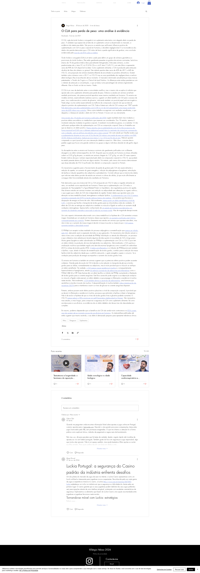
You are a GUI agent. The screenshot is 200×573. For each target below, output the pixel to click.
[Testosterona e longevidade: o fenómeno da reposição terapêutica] (66, 363)
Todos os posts (55, 11)
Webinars (83, 11)
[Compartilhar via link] (78, 333)
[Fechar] (197, 569)
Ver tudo (146, 351)
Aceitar (191, 569)
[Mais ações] (137, 25)
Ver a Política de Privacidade (28, 570)
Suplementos (83, 320)
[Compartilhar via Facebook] (62, 333)
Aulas (65, 11)
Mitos (64, 320)
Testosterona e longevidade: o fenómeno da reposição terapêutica (66, 376)
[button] (149, 2)
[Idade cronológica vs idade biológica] (100, 363)
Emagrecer (73, 320)
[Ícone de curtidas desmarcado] (67, 452)
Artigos (73, 11)
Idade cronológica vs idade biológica (99, 376)
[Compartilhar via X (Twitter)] (68, 333)
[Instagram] (89, 561)
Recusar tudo (179, 569)
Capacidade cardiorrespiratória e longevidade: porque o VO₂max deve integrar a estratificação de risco (131, 376)
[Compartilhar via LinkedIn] (73, 333)
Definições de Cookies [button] (164, 569)
